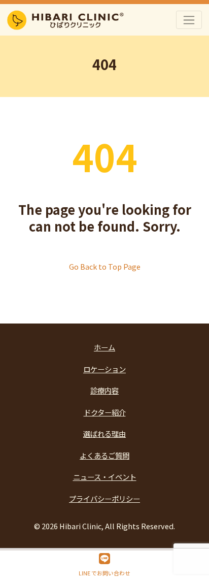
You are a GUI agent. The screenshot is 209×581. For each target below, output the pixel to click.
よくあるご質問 (104, 455)
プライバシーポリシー (104, 498)
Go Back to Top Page (105, 266)
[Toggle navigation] (189, 20)
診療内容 (104, 390)
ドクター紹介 (105, 412)
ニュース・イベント (104, 476)
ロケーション (104, 369)
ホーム (104, 347)
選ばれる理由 (104, 433)
